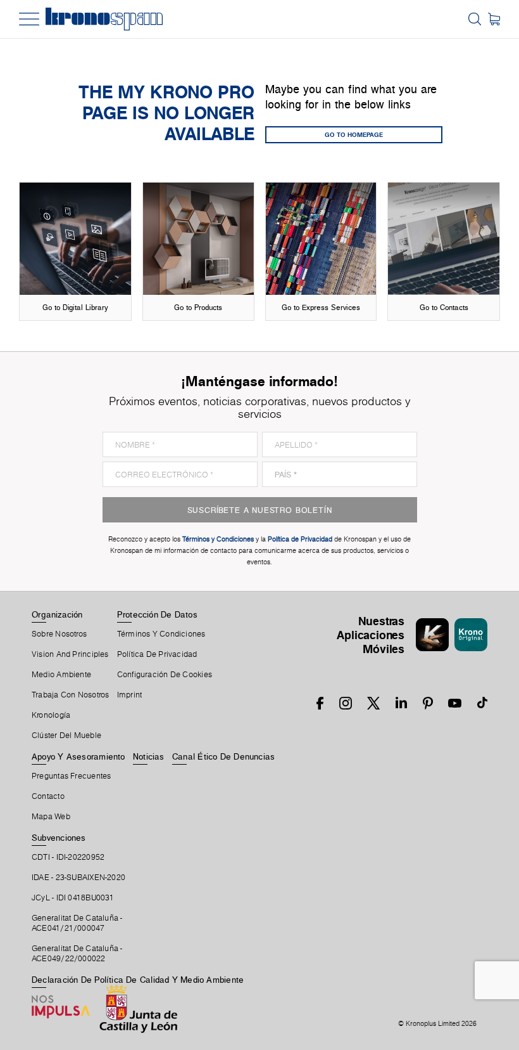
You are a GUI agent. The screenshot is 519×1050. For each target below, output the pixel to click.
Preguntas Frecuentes (71, 776)
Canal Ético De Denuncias (223, 756)
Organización (57, 614)
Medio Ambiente (61, 675)
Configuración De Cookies (164, 675)
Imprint (129, 695)
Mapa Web (51, 817)
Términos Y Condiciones (161, 634)
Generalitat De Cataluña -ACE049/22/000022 (77, 953)
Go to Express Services (321, 307)
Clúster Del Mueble (66, 735)
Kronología (51, 715)
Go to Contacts (444, 307)
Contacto (48, 796)
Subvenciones (59, 837)
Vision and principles (70, 654)
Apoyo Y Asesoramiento (78, 756)
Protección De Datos (157, 614)
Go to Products (198, 307)
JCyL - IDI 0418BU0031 (73, 898)
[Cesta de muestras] (494, 19)
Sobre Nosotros (59, 634)
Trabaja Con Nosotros (70, 695)
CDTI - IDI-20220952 (68, 857)
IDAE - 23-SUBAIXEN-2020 (78, 877)
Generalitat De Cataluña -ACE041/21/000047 (77, 923)
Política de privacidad (157, 654)
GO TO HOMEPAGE (354, 134)
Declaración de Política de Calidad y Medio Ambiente (138, 979)
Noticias (149, 756)
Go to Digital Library (75, 307)
